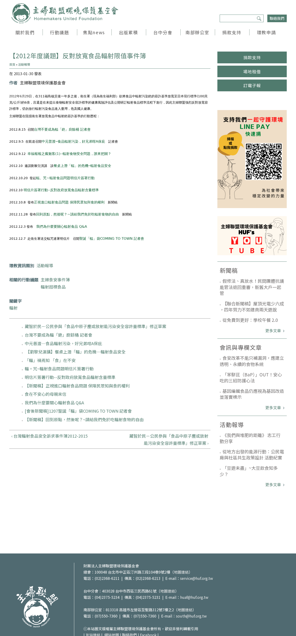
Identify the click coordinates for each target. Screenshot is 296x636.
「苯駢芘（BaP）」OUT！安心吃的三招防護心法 (251, 377)
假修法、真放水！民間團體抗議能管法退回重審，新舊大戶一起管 (252, 287)
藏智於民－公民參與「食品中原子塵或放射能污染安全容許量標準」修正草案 (95, 326)
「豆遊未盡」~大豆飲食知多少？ (249, 471)
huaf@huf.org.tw (194, 597)
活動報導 (24, 64)
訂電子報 (252, 85)
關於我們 (24, 32)
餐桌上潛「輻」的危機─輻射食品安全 (82, 166)
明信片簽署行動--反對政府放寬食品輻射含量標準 (61, 190)
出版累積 (128, 32)
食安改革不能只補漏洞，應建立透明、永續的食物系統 (252, 361)
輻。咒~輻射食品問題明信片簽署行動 (65, 178)
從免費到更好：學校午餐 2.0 (250, 320)
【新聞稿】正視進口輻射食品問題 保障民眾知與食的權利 (77, 386)
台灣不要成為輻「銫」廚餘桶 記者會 (62, 129)
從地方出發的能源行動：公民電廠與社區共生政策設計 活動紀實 (252, 454)
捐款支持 (231, 32)
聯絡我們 (277, 18)
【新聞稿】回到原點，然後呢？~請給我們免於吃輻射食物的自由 (84, 419)
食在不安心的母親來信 (45, 394)
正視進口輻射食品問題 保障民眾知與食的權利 (69, 202)
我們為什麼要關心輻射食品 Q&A (61, 226)
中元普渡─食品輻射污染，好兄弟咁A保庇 (73, 141)
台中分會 (162, 32)
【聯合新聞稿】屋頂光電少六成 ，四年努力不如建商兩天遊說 (252, 306)
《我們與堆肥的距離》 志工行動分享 (250, 438)
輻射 (13, 308)
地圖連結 (181, 572)
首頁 (12, 64)
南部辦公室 (197, 32)
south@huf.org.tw (191, 616)
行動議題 (59, 32)
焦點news (94, 32)
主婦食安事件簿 (55, 280)
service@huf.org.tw (196, 578)
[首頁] (64, 13)
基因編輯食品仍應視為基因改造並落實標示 (252, 394)
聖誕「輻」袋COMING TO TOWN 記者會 (111, 239)
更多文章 (273, 330)
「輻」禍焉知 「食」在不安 (50, 360)
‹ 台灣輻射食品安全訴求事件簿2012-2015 (49, 436)
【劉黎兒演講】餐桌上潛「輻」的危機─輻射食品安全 (75, 352)
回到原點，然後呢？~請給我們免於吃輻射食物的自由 (77, 214)
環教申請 (266, 32)
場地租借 (252, 71)
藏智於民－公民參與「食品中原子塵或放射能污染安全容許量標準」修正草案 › (168, 439)
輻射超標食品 (53, 287)
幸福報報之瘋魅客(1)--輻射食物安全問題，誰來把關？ (69, 154)
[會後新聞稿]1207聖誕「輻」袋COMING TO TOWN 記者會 (78, 411)
